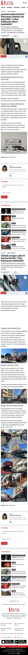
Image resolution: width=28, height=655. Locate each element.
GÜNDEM (9, 7)
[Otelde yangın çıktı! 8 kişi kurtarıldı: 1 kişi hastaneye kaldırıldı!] (14, 283)
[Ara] (23, 2)
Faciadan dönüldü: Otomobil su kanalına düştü (19, 226)
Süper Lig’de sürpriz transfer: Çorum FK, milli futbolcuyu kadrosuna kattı (19, 240)
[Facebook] (10, 601)
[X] (13, 601)
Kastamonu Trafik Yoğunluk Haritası (19, 629)
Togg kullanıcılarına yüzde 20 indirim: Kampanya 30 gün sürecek (19, 233)
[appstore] (7, 642)
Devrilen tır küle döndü (18, 219)
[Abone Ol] (26, 56)
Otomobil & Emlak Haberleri (18, 230)
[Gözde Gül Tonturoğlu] (4, 168)
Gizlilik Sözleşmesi (13, 604)
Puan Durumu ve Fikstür (8, 633)
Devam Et (11, 173)
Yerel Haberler (11, 11)
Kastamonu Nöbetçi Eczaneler (6, 624)
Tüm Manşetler (19, 633)
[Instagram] (15, 601)
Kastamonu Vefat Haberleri (18, 209)
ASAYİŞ (3, 7)
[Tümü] (26, 205)
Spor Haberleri (15, 237)
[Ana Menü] (25, 2)
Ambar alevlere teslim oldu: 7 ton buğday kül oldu (18, 247)
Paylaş (4, 56)
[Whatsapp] (18, 601)
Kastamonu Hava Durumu (19, 624)
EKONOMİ (16, 7)
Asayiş (13, 216)
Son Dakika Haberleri (7, 637)
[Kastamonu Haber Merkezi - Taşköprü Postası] (7, 2)
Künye (19, 604)
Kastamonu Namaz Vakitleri (6, 629)
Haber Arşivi (5, 604)
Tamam (18, 653)
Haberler (3, 11)
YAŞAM (23, 7)
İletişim (23, 604)
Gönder (4, 197)
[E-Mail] (10, 176)
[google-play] (20, 642)
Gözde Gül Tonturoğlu (15, 167)
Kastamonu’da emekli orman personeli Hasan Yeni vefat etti (18, 212)
